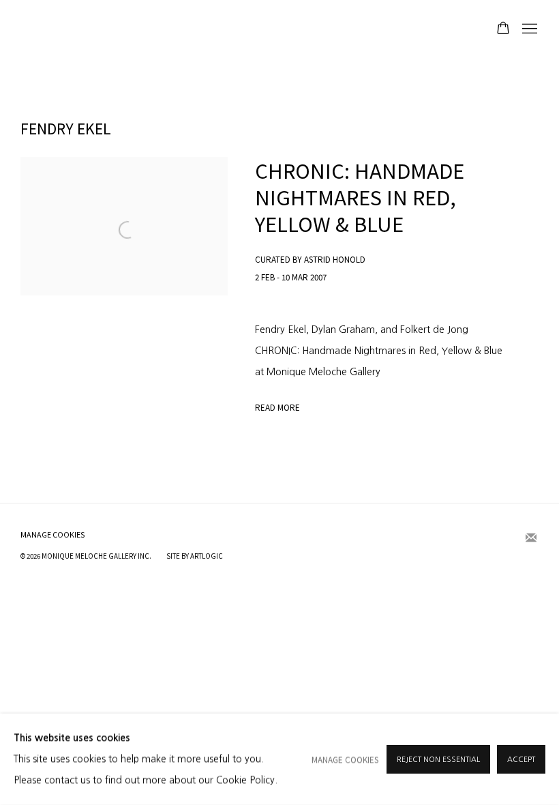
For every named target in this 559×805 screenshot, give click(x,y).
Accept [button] (521, 759)
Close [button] (433, 334)
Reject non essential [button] (438, 759)
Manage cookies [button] (345, 759)
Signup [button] (154, 497)
